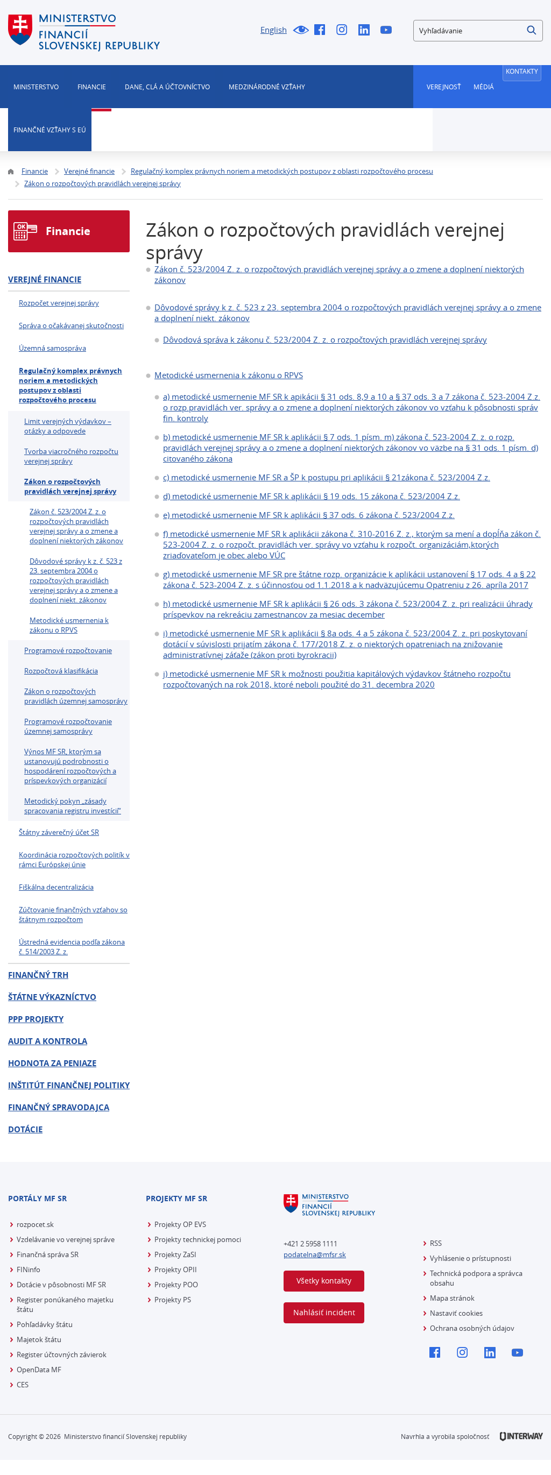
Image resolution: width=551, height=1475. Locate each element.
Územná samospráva (52, 348)
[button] (532, 30)
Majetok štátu (39, 1339)
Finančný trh (38, 975)
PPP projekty (35, 1019)
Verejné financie (44, 279)
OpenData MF (39, 1369)
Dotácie (25, 1129)
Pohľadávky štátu (45, 1324)
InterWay (521, 1436)
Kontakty (522, 71)
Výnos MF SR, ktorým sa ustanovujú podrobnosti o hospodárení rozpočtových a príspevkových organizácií (70, 766)
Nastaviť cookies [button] (456, 1313)
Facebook (322, 30)
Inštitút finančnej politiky (69, 1085)
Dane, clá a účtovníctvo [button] (167, 86)
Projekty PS (172, 1299)
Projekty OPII (175, 1269)
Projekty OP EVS (180, 1224)
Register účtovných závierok (62, 1354)
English (273, 29)
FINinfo (28, 1269)
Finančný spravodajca (58, 1107)
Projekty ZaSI (175, 1254)
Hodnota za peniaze (52, 1063)
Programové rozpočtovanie (68, 650)
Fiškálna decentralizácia (56, 887)
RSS (436, 1243)
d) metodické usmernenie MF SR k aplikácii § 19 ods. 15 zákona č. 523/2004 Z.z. (311, 496)
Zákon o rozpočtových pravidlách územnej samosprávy (76, 696)
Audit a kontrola (47, 1041)
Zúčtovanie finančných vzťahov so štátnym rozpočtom (73, 914)
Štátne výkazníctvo (52, 997)
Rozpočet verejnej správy (59, 303)
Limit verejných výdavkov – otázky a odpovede (67, 426)
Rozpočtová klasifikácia (61, 671)
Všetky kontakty (323, 1280)
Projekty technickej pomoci (197, 1239)
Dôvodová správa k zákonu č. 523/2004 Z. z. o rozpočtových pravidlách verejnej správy (325, 339)
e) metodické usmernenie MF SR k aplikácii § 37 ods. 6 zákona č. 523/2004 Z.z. (309, 514)
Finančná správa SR (48, 1254)
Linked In (366, 30)
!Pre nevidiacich (300, 30)
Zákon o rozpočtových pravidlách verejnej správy (70, 486)
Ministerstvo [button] (36, 86)
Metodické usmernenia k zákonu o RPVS (228, 375)
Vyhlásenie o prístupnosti (470, 1258)
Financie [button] (91, 86)
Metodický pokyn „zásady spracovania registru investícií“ (72, 805)
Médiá (484, 86)
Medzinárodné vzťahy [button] (267, 86)
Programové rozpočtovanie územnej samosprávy (68, 726)
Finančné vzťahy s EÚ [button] (49, 129)
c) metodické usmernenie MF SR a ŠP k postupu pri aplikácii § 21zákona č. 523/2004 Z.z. (326, 477)
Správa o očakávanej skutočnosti (71, 325)
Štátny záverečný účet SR (59, 832)
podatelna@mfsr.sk (315, 1254)
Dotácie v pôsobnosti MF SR (61, 1284)
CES (23, 1384)
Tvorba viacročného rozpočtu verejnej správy (71, 456)
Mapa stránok (452, 1298)
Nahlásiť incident (324, 1312)
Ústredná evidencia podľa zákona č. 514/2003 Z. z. (72, 946)
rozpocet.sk (35, 1224)
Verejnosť (444, 86)
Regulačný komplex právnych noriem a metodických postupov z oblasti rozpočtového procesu (70, 385)
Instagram (344, 30)
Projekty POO (176, 1284)
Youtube (388, 30)
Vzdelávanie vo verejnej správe (66, 1239)
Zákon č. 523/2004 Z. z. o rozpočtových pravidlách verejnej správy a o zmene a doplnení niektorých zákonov (76, 526)
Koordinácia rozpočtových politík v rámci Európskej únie (74, 859)
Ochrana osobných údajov (472, 1328)
